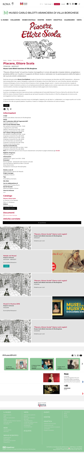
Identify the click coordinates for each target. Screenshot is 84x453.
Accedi (63, 4)
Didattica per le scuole (50, 423)
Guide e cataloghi (28, 423)
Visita (79, 20)
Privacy (71, 448)
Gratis (6, 105)
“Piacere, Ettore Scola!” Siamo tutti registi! (50, 234)
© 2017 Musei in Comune (62, 448)
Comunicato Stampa (11, 215)
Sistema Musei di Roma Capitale (12, 420)
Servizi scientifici (11, 435)
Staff (5, 416)
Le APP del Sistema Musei (10, 367)
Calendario (69, 20)
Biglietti (26, 416)
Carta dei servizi (8, 422)
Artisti (5, 419)
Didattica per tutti (48, 425)
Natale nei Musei (9, 256)
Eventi (49, 20)
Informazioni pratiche (29, 414)
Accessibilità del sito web (71, 449)
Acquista (57, 4)
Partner (66, 417)
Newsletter (6, 423)
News (65, 413)
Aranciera (6, 431)
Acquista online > (10, 208)
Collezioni (15, 20)
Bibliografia (7, 439)
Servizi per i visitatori (29, 417)
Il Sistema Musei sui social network (36, 367)
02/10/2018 (72, 379)
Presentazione (7, 414)
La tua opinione (28, 426)
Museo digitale (28, 20)
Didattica (58, 20)
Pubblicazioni (7, 437)
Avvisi (58, 150)
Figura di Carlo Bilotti (9, 417)
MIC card (26, 419)
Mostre (41, 20)
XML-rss (80, 449)
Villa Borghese (7, 430)
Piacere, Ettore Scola (9, 198)
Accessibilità (27, 425)
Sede (6, 428)
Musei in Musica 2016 (11, 304)
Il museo (4, 20)
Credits (62, 449)
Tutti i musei (48, 4)
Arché (65, 389)
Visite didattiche (28, 420)
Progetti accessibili (49, 430)
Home (4, 60)
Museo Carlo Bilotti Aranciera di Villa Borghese (44, 12)
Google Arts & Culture (61, 367)
